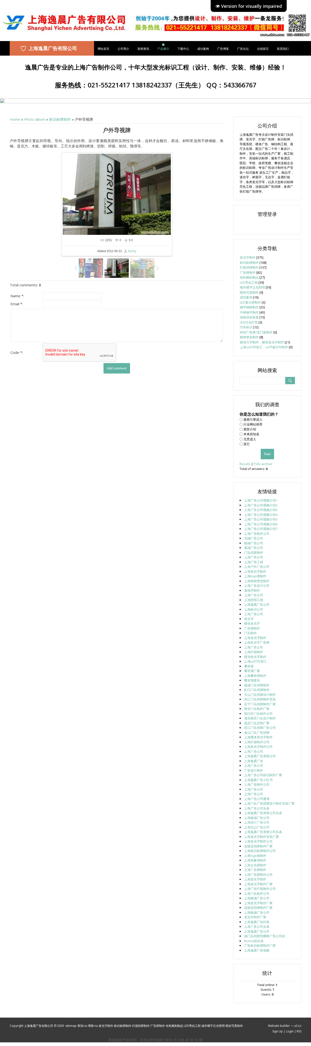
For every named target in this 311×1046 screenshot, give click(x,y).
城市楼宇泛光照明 (252, 287)
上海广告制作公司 (256, 533)
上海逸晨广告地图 (256, 950)
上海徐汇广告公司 (256, 822)
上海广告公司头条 (256, 808)
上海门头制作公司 (256, 893)
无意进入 (249, 439)
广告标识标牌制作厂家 (260, 945)
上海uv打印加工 (255, 661)
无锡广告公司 (253, 538)
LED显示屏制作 (250, 302)
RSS (299, 1031)
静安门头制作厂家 (256, 708)
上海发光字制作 (255, 571)
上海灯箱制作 (253, 652)
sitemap (71, 1026)
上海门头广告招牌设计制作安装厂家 (269, 803)
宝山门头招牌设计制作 (260, 694)
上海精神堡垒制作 (256, 581)
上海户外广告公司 (256, 566)
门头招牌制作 (253, 552)
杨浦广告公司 (253, 543)
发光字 (249, 619)
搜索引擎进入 (252, 419)
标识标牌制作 (60, 119)
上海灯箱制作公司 (256, 742)
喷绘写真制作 (249, 292)
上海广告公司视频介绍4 (260, 514)
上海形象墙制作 (255, 860)
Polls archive (263, 464)
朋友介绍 (249, 429)
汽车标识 (246, 327)
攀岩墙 (249, 666)
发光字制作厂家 (255, 917)
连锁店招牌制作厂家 (258, 846)
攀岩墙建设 (252, 680)
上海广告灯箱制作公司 (260, 888)
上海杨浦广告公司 (256, 818)
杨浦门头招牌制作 (256, 685)
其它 (246, 444)
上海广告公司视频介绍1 (260, 500)
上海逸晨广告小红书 (258, 780)
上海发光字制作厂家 (258, 884)
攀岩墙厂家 (252, 671)
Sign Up (277, 1031)
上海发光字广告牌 (256, 642)
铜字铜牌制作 (249, 307)
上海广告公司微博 (256, 799)
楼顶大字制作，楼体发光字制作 (262, 342)
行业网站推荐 (252, 424)
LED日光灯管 (249, 322)
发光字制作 (248, 257)
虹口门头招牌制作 (256, 690)
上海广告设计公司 (256, 585)
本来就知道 (251, 434)
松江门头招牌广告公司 (260, 727)
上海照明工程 (253, 600)
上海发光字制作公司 (258, 746)
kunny (132, 251)
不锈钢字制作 (249, 312)
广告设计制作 (253, 770)
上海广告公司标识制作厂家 (263, 775)
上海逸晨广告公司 (256, 604)
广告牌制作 (248, 272)
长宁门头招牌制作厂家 (260, 704)
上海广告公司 (253, 557)
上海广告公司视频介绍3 (260, 510)
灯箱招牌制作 (249, 267)
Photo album (34, 119)
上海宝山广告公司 (256, 827)
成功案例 (246, 297)
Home (15, 119)
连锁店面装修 (249, 317)
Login (290, 1031)
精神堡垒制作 (249, 337)
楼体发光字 (252, 623)
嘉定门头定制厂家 (256, 723)
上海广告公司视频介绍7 (260, 529)
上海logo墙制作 (255, 576)
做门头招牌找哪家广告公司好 (264, 936)
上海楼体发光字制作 (258, 737)
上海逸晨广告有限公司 (52, 48)
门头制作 (250, 633)
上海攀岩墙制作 (255, 675)
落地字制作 (252, 590)
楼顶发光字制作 (255, 657)
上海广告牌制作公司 (258, 874)
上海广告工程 (253, 562)
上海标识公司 (253, 609)
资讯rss (82, 1026)
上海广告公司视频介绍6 (260, 524)
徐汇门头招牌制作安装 (260, 699)
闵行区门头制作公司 (258, 713)
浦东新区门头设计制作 (260, 718)
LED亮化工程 (249, 282)
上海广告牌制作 (255, 869)
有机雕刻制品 (249, 277)
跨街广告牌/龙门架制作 (256, 332)
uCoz (297, 1026)
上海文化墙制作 (255, 865)
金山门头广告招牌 (256, 732)
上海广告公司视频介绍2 (260, 505)
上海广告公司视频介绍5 (260, 519)
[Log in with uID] (267, 224)
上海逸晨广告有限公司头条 (263, 813)
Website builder (279, 1026)
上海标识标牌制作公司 (260, 851)
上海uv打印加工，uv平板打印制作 (264, 347)
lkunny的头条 (254, 941)
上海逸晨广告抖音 (256, 922)
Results (245, 464)
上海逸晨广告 (253, 761)
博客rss (93, 1026)
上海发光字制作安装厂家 (261, 836)
